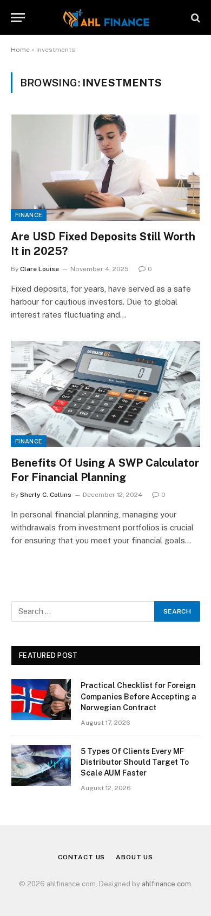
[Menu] (18, 17)
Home (20, 49)
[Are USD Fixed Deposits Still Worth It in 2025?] (105, 167)
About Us (134, 857)
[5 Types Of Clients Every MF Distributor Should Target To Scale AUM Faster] (41, 765)
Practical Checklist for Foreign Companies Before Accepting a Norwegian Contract (138, 696)
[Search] (194, 17)
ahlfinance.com (166, 884)
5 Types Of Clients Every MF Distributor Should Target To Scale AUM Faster (135, 762)
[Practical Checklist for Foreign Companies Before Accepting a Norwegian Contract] (41, 699)
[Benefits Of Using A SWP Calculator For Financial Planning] (105, 394)
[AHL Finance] (105, 17)
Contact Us (81, 857)
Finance (28, 215)
